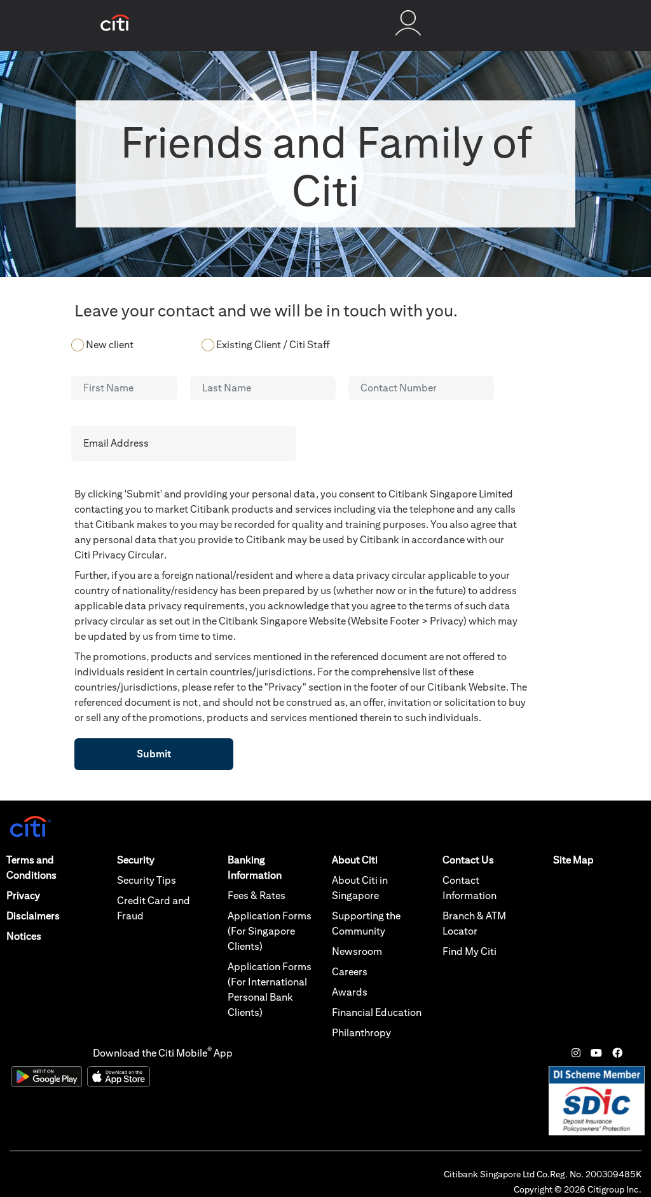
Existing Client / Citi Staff (272, 345)
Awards (349, 992)
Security (135, 860)
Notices (23, 936)
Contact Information (469, 888)
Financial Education (376, 1012)
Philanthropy (361, 1033)
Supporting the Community (366, 923)
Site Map (573, 860)
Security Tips (146, 880)
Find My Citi (469, 951)
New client (110, 345)
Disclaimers (33, 916)
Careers (349, 972)
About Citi (355, 860)
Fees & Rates (256, 895)
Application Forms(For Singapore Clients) (270, 931)
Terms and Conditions (31, 867)
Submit (154, 754)
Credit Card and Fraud (153, 908)
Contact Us (468, 860)
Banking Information (255, 867)
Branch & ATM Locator (474, 923)
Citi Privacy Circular (119, 555)
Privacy (23, 895)
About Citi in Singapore (360, 888)
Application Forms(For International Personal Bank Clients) (270, 989)
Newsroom (357, 951)
